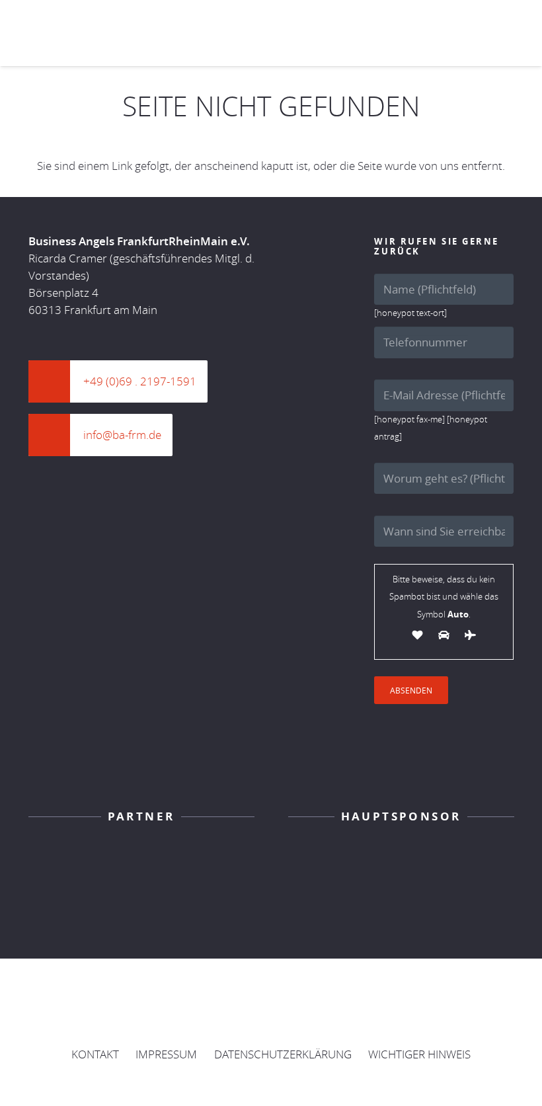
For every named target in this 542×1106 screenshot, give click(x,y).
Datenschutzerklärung (283, 1054)
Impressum (166, 1054)
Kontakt (95, 1054)
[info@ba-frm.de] (56, 435)
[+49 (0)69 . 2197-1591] (56, 381)
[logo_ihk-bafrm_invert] (141, 861)
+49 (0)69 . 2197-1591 (139, 381)
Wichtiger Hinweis (419, 1054)
